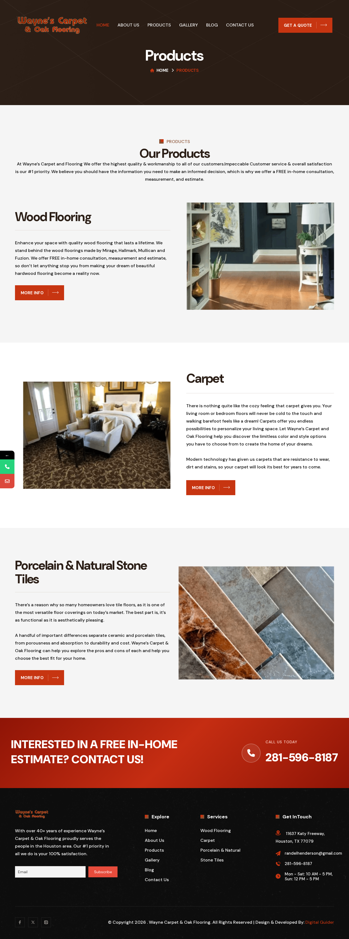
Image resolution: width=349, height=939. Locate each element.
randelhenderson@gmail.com (313, 853)
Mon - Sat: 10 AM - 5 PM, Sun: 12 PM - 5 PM (309, 876)
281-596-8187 (302, 757)
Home (103, 25)
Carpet (207, 840)
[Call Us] (7, 466)
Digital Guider (319, 922)
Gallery (188, 25)
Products (159, 25)
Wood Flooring (215, 830)
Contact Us (240, 25)
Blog (212, 25)
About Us (128, 25)
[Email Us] (7, 481)
